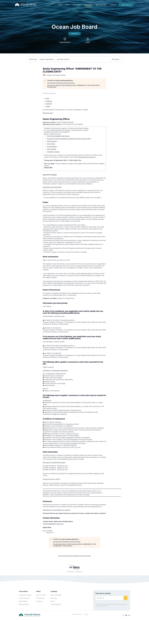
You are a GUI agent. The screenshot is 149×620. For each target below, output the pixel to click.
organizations (47, 59)
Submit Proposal (126, 5)
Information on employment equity (54, 462)
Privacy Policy (77, 614)
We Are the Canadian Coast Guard (58, 136)
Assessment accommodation (52, 187)
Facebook (49, 101)
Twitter (48, 106)
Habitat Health (23, 601)
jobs (33, 59)
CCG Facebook (52, 141)
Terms (86, 614)
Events (53, 601)
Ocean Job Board (56, 604)
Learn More (74, 33)
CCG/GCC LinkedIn (53, 152)
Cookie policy (78, 571)
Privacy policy (70, 571)
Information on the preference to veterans (56, 510)
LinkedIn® (49, 104)
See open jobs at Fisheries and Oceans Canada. (61, 83)
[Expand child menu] (81, 4)
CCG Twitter (51, 144)
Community (88, 5)
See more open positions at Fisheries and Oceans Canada (74, 555)
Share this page (48, 113)
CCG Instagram (52, 146)
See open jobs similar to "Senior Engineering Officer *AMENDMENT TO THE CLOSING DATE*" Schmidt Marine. (73, 86)
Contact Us (113, 5)
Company (54, 591)
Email (47, 98)
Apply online (48, 167)
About (67, 5)
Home (60, 5)
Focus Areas (76, 5)
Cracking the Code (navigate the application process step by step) (69, 139)
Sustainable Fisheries (25, 595)
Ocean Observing (24, 598)
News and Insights (101, 5)
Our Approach (40, 598)
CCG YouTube (51, 149)
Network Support (24, 604)
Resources (54, 598)
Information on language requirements (55, 370)
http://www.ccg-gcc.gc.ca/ (87, 157)
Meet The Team (41, 595)
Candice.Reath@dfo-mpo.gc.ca (53, 524)
